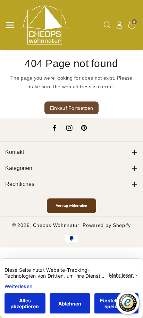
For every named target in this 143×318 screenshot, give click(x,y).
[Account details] (119, 25)
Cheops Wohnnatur (56, 225)
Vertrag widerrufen (71, 205)
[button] (10, 25)
